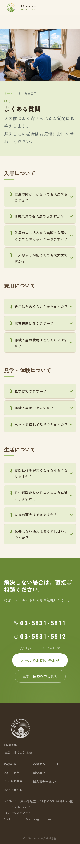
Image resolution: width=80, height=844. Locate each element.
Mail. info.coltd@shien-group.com (28, 819)
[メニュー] (72, 7)
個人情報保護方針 (45, 781)
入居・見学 (12, 772)
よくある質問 (13, 781)
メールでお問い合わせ (40, 660)
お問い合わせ (13, 790)
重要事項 (39, 772)
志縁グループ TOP (46, 764)
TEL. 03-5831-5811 (17, 807)
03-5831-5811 (43, 623)
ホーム (8, 93)
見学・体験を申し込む (40, 676)
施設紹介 (10, 764)
